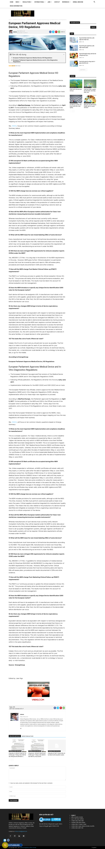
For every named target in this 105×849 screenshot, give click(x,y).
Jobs (49, 2)
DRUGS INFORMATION (16, 6)
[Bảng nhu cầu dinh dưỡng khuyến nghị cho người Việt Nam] (90, 99)
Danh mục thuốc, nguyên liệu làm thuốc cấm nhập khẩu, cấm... (90, 91)
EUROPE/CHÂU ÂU (31, 19)
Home (11, 2)
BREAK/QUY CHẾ (73, 87)
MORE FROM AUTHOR (27, 736)
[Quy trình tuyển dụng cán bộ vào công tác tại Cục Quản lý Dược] (74, 56)
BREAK (72, 76)
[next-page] (12, 760)
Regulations (27, 2)
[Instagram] (14, 836)
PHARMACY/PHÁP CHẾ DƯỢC (15, 751)
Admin (15, 32)
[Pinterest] (56, 32)
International (39, 2)
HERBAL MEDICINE (78, 2)
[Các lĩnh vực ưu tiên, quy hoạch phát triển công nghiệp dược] (76, 99)
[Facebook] (50, 32)
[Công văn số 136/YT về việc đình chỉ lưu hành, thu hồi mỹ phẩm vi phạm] (57, 746)
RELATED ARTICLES (15, 736)
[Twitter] (53, 32)
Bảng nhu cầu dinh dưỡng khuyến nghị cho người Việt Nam (90, 106)
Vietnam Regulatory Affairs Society (28, 847)
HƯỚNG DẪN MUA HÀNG (78, 822)
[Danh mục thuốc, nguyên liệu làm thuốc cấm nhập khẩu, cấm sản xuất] (90, 84)
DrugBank (94, 847)
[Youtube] (23, 836)
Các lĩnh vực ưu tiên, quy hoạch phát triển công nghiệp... (75, 106)
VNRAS (14, 126)
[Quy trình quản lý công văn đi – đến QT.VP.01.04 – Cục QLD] (74, 63)
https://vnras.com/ (24, 716)
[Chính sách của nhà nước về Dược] (76, 84)
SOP (72, 33)
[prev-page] (10, 760)
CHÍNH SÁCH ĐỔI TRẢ (77, 828)
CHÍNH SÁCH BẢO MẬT (77, 820)
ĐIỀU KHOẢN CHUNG (77, 817)
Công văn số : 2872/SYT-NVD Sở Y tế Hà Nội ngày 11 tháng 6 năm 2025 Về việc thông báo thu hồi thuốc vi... (17, 755)
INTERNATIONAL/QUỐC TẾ (19, 19)
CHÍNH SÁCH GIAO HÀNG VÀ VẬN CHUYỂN (82, 826)
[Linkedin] (19, 836)
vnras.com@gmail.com (21, 831)
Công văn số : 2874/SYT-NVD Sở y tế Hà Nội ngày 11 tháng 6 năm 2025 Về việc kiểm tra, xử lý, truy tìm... (36, 755)
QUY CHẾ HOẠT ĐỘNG (77, 819)
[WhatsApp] (59, 32)
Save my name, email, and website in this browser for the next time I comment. (31, 783)
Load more (82, 69)
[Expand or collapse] (64, 54)
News (17, 2)
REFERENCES (65, 2)
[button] (94, 2)
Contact (57, 2)
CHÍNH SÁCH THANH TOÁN (78, 824)
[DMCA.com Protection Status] (56, 820)
